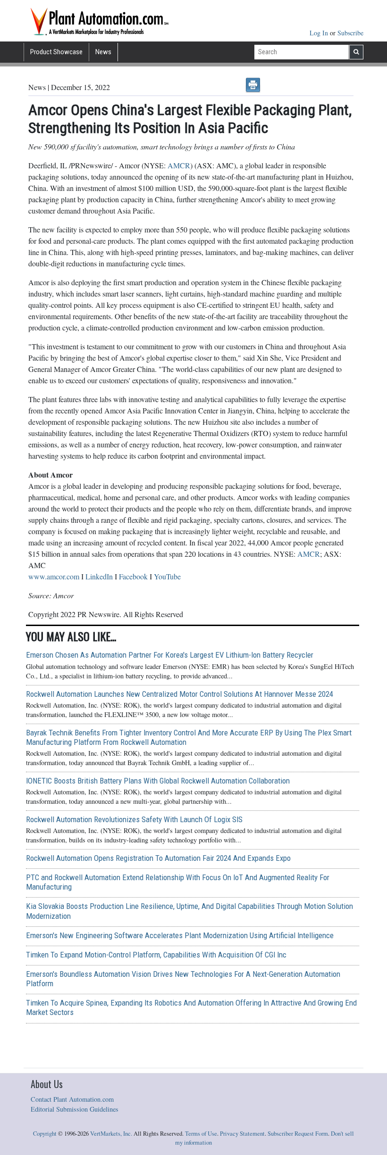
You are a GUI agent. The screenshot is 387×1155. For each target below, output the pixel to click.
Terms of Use (201, 1134)
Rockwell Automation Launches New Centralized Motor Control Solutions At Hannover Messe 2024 (179, 694)
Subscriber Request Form (298, 1134)
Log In (320, 32)
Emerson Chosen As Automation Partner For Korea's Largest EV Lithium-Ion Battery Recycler (169, 655)
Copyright (45, 1134)
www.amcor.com (53, 576)
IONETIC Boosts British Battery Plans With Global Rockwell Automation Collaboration (158, 780)
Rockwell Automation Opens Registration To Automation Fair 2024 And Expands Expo (158, 858)
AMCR (179, 165)
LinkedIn (99, 576)
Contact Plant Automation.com (72, 1099)
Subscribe (350, 32)
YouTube (167, 576)
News (103, 52)
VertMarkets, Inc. (111, 1134)
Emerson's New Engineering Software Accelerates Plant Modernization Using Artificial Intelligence (180, 935)
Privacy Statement (242, 1134)
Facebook (133, 576)
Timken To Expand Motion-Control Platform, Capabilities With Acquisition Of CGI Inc (156, 954)
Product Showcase (56, 52)
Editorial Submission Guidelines (74, 1109)
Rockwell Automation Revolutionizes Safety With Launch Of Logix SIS (134, 819)
